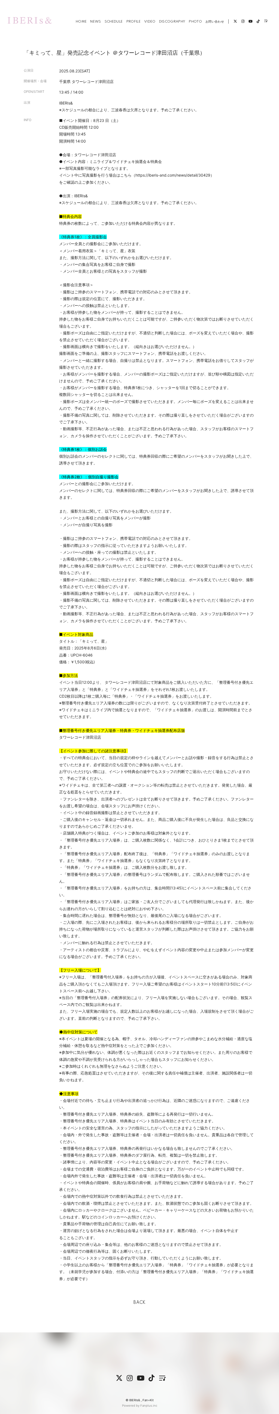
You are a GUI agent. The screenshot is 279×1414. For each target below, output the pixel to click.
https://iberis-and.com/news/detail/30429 (172, 175)
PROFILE (133, 21)
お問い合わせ (214, 21)
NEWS (95, 21)
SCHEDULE (114, 21)
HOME (81, 21)
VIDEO (150, 21)
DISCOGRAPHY (172, 21)
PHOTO (195, 21)
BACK (139, 1303)
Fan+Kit (148, 1400)
